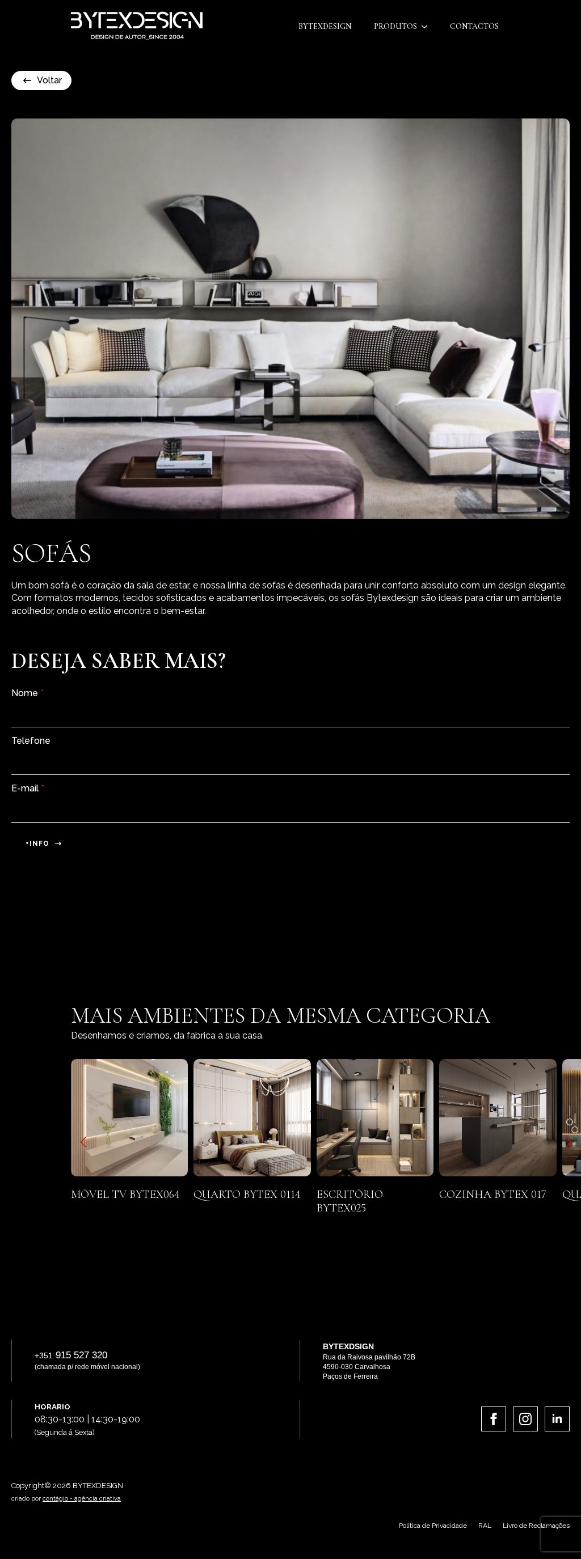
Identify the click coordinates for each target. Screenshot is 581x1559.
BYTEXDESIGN (324, 26)
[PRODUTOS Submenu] (428, 26)
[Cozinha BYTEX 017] (443, 1117)
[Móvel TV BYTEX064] (74, 1117)
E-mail (27, 788)
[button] (83, 1142)
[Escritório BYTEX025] (320, 1117)
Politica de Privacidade (433, 1526)
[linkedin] (557, 1419)
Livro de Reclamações (536, 1526)
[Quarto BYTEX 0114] (197, 1117)
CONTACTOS (474, 26)
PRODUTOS (395, 26)
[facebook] (493, 1419)
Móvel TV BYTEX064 (70, 1194)
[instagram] (525, 1419)
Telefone (30, 740)
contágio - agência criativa (82, 1498)
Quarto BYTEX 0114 (192, 1194)
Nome (27, 693)
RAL (484, 1526)
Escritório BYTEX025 (295, 1201)
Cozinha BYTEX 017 (438, 1194)
